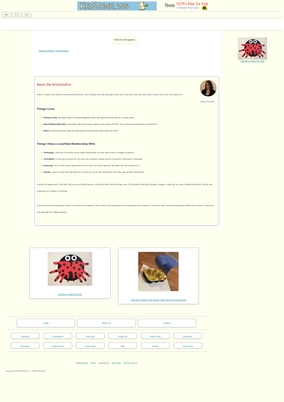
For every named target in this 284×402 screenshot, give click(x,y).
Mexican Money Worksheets (54, 50)
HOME (6, 15)
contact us (103, 363)
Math (123, 346)
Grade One (90, 336)
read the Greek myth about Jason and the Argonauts (158, 300)
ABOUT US (106, 323)
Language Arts (58, 346)
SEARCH (167, 323)
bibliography (82, 363)
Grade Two (122, 336)
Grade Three (155, 336)
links (93, 363)
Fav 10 (16, 15)
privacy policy (130, 363)
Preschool (25, 336)
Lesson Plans (90, 346)
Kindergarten (57, 336)
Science (155, 346)
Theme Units (187, 346)
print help (116, 363)
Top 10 (27, 15)
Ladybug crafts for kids (252, 61)
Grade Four (187, 336)
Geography (25, 346)
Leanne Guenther (207, 101)
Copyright (9, 371)
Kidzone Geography (124, 39)
